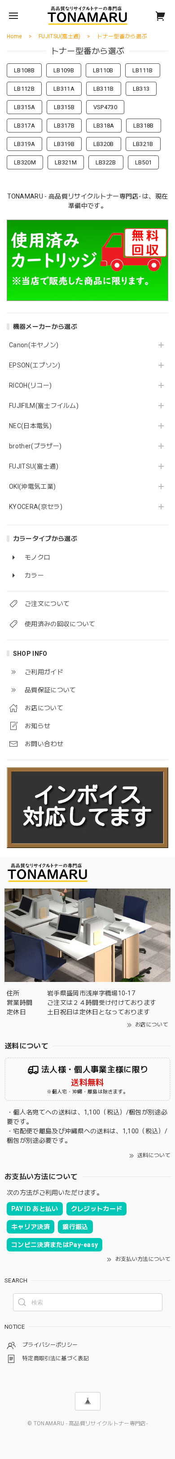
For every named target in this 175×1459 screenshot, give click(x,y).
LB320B (103, 144)
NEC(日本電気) (30, 425)
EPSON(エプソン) (35, 365)
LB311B (103, 88)
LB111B (142, 70)
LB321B (143, 144)
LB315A (24, 107)
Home (14, 36)
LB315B (64, 107)
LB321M (66, 162)
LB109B (63, 70)
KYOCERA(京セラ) (35, 506)
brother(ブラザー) (35, 446)
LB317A (24, 125)
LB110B (103, 70)
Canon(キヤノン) (34, 345)
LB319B (64, 144)
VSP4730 (105, 107)
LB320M (25, 162)
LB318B (143, 125)
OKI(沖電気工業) (32, 486)
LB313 (141, 88)
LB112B (24, 88)
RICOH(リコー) (30, 385)
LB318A (103, 125)
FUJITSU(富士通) (33, 466)
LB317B (64, 125)
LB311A (63, 88)
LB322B (106, 162)
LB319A (24, 144)
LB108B (24, 70)
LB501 (143, 162)
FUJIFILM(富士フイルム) (44, 405)
